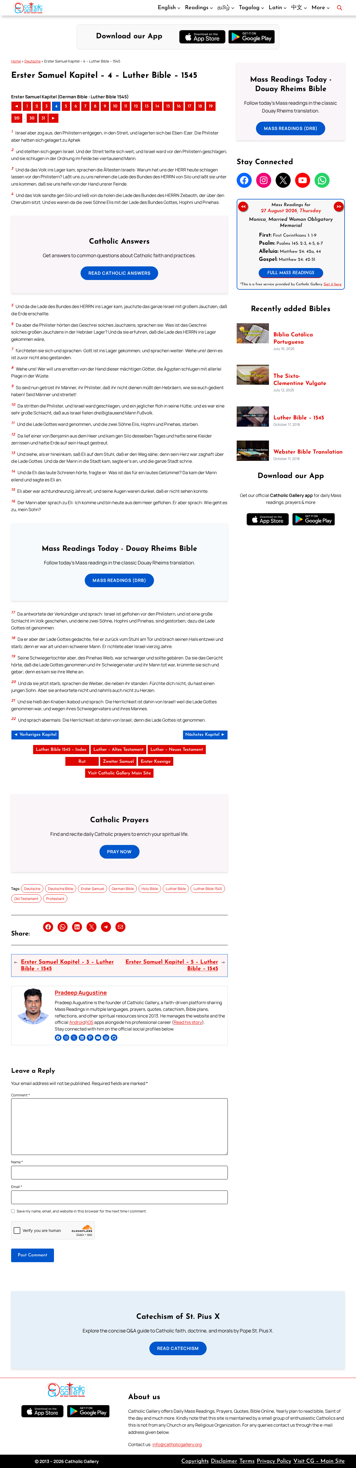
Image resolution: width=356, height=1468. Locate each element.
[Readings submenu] (211, 7)
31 (43, 118)
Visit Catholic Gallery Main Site (119, 773)
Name (17, 1161)
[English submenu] (179, 7)
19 (211, 106)
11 (125, 106)
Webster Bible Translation (308, 452)
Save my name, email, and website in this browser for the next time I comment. (82, 1211)
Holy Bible (150, 888)
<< (243, 206)
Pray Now (119, 852)
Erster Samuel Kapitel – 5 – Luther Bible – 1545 (171, 965)
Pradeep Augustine (81, 992)
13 (147, 106)
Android (77, 1022)
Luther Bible (176, 888)
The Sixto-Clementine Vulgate (299, 380)
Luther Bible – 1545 (298, 418)
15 (168, 106)
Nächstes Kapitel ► (205, 734)
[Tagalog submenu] (262, 7)
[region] (291, 244)
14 (157, 106)
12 (136, 106)
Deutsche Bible (60, 888)
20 (16, 118)
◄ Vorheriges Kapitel (35, 734)
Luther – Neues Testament (176, 749)
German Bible (123, 888)
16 (179, 106)
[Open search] (339, 7)
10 (115, 106)
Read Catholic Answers (119, 273)
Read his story (188, 1022)
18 (200, 106)
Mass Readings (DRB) (119, 580)
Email (16, 1186)
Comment (20, 1094)
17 (189, 106)
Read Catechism (178, 1348)
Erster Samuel (92, 888)
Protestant (55, 898)
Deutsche (32, 61)
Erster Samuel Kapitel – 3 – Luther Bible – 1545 (67, 965)
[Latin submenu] (285, 7)
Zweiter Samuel (118, 761)
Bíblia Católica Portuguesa (293, 338)
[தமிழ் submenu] (232, 7)
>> (339, 206)
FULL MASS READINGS (290, 273)
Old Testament (26, 898)
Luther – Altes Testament (118, 749)
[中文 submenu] (305, 7)
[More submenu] (328, 7)
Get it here (332, 284)
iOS (89, 1022)
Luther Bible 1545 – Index (61, 749)
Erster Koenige (155, 761)
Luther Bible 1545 (208, 888)
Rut (82, 761)
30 (31, 118)
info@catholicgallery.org (177, 1444)
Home (16, 61)
